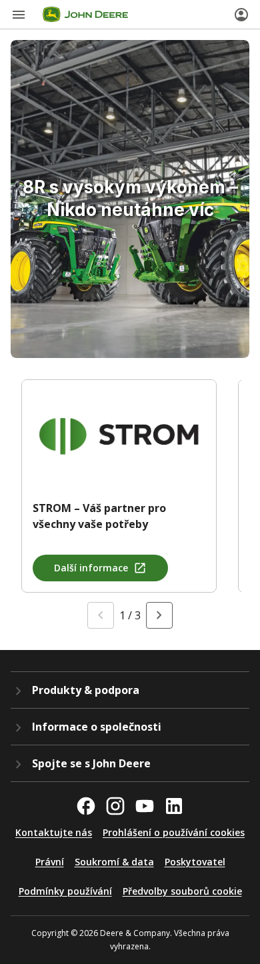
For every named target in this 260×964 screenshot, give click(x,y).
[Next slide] (159, 615)
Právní (49, 861)
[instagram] (115, 806)
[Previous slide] (100, 615)
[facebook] (86, 806)
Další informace (91, 567)
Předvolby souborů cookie (182, 891)
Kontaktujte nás (53, 832)
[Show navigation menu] (18, 14)
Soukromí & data (114, 861)
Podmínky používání (65, 891)
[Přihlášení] (241, 14)
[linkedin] (174, 806)
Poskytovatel (195, 861)
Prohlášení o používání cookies (174, 832)
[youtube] (144, 806)
